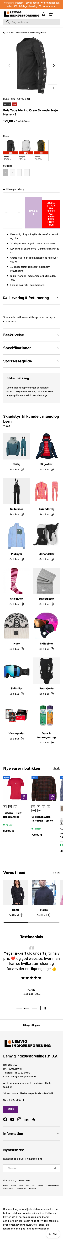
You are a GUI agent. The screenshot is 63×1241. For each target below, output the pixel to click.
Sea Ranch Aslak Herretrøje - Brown (42, 818)
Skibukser (16, 509)
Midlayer (16, 553)
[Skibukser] (16, 491)
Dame (16, 909)
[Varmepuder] (16, 715)
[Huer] (16, 626)
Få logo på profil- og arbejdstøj (27, 284)
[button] (50, 14)
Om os (11, 1109)
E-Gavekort (21, 1188)
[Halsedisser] (46, 581)
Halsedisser (46, 598)
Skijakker (46, 464)
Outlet (40, 1185)
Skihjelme (46, 643)
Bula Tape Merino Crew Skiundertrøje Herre (28, 32)
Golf (33, 1185)
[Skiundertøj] (46, 491)
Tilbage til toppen (31, 1025)
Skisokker (16, 598)
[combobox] (31, 22)
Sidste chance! (53, 1185)
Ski (27, 1185)
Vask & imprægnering (46, 735)
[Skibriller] (16, 670)
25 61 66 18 (18, 1099)
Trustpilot (19, 2)
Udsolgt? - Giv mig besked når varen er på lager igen (51, 214)
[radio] (10, 150)
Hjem (5, 32)
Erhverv (32, 1188)
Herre (44, 909)
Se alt (56, 768)
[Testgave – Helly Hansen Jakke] (15, 788)
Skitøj (16, 464)
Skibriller (16, 688)
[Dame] (15, 892)
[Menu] (57, 14)
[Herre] (44, 892)
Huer (16, 643)
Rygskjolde (46, 688)
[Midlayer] (16, 536)
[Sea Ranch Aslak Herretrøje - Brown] (44, 788)
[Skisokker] (16, 581)
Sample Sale (8, 1188)
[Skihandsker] (46, 536)
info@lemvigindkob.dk (23, 1076)
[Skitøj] (16, 446)
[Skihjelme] (46, 626)
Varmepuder (17, 733)
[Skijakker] (46, 446)
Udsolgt (33, 212)
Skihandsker (46, 553)
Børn (21, 1185)
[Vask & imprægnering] (46, 715)
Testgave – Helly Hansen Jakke (12, 814)
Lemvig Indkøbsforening (20, 1180)
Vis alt (6, 425)
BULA (6, 98)
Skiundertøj (46, 509)
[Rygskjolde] (46, 670)
